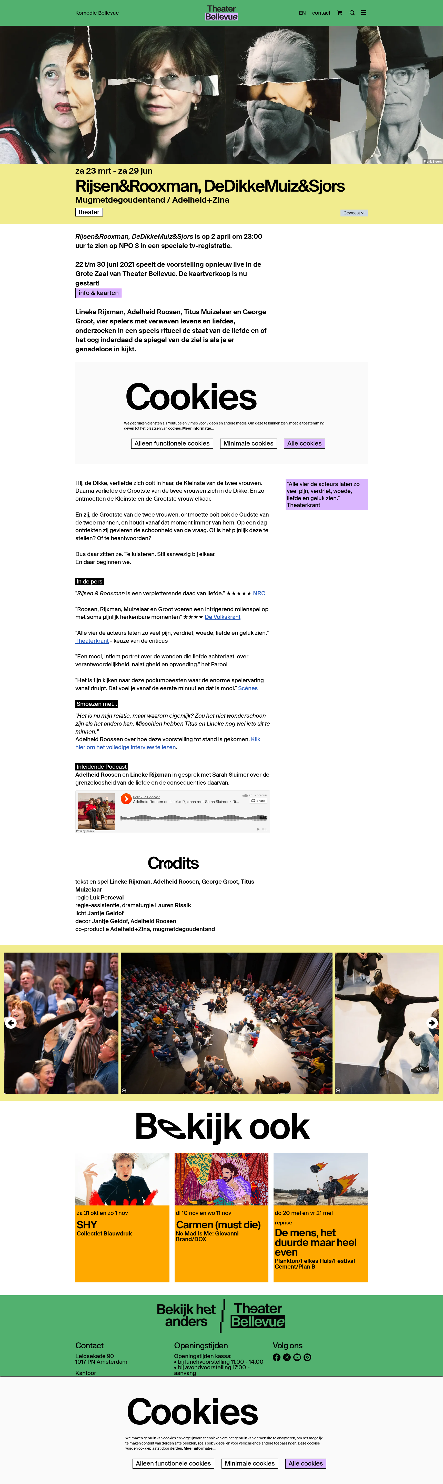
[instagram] (307, 1357)
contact (321, 12)
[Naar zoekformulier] (352, 13)
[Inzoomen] (124, 1090)
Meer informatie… (198, 428)
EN (302, 12)
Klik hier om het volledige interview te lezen (167, 743)
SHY (87, 1224)
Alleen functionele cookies (172, 443)
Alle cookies (304, 443)
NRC (259, 593)
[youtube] (297, 1357)
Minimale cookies (249, 443)
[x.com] (287, 1357)
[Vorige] (11, 1023)
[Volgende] (432, 1023)
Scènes (248, 688)
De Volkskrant (222, 617)
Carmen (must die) (218, 1224)
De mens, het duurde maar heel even (316, 1242)
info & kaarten (99, 293)
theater (89, 212)
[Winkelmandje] (340, 13)
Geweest (352, 213)
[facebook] (276, 1357)
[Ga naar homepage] (221, 13)
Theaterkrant (92, 641)
